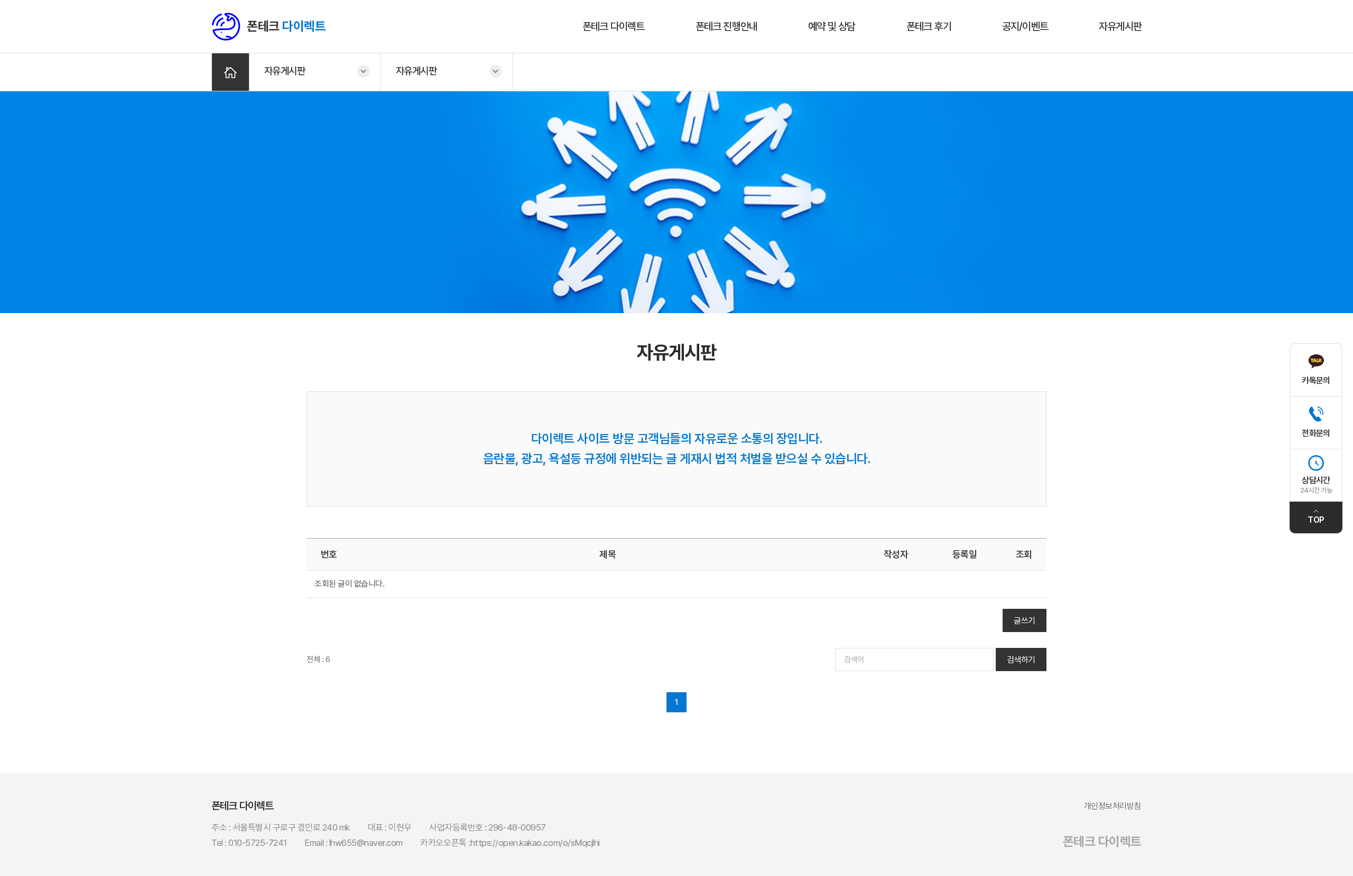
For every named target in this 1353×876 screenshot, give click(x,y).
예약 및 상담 (831, 26)
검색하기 (1021, 660)
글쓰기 (1024, 621)
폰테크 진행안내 (727, 26)
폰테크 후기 (928, 26)
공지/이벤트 (1025, 26)
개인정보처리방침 (1112, 806)
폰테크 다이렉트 (613, 26)
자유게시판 (1120, 26)
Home (230, 72)
